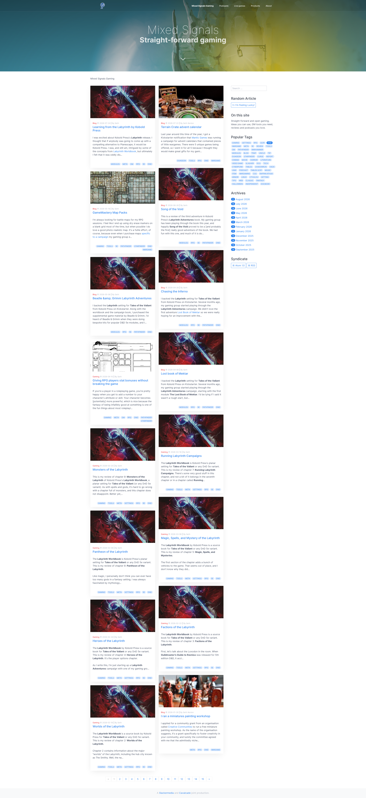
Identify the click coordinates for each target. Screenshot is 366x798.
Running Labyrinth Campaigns (181, 456)
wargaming (244, 174)
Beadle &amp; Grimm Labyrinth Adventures (122, 298)
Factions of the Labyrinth (178, 627)
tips (234, 180)
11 (175, 779)
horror (254, 160)
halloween (237, 184)
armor (235, 177)
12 (182, 779)
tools (110, 246)
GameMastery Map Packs (110, 212)
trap (253, 153)
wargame (147, 250)
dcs (258, 163)
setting (265, 177)
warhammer (257, 150)
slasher (250, 163)
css (255, 174)
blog (246, 153)
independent (252, 184)
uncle (262, 153)
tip (269, 153)
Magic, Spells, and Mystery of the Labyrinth (190, 538)
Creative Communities (180, 726)
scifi (262, 143)
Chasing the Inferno (174, 291)
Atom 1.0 (240, 265)
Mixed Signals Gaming (203, 6)
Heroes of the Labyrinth (109, 641)
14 (196, 779)
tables (249, 167)
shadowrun (261, 167)
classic (249, 180)
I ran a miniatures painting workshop (185, 716)
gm (131, 164)
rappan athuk (266, 174)
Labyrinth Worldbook (124, 151)
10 (168, 779)
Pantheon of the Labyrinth (110, 551)
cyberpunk (237, 167)
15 (203, 779)
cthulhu (254, 177)
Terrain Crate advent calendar (181, 127)
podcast (243, 170)
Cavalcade (185, 792)
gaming (100, 246)
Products (255, 6)
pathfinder (126, 246)
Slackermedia (166, 792)
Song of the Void (172, 209)
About (269, 6)
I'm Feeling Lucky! (244, 105)
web (241, 180)
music (268, 170)
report (269, 156)
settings (129, 503)
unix (234, 170)
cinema (235, 160)
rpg (138, 164)
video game (237, 163)
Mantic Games (199, 137)
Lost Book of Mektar (189, 312)
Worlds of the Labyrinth (109, 726)
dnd (150, 164)
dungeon (181, 161)
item (234, 174)
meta (125, 164)
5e (144, 164)
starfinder (139, 246)
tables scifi (256, 170)
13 (189, 779)
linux (244, 177)
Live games (239, 6)
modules (115, 164)
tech (265, 163)
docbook (265, 184)
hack (272, 167)
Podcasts (223, 6)
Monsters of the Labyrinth (110, 469)
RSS (252, 265)
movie (244, 160)
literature (266, 160)
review (260, 146)
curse (260, 156)
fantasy (260, 180)
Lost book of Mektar (174, 373)
